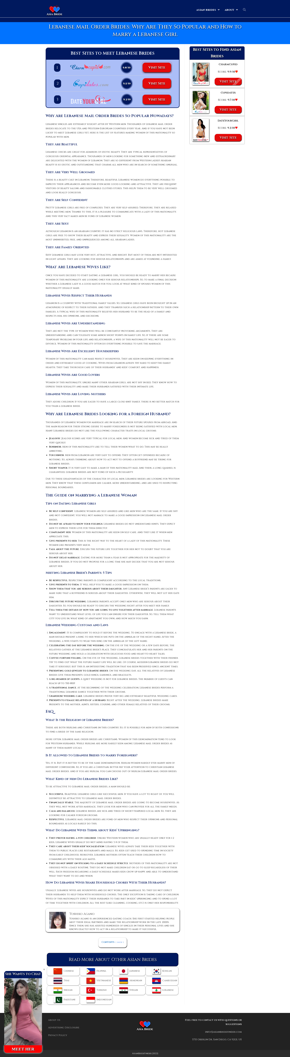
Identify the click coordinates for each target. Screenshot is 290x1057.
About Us (54, 1020)
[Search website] (244, 10)
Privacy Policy (57, 1035)
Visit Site (157, 67)
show (119, 942)
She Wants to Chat (23, 974)
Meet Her (23, 1049)
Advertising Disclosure (63, 1027)
